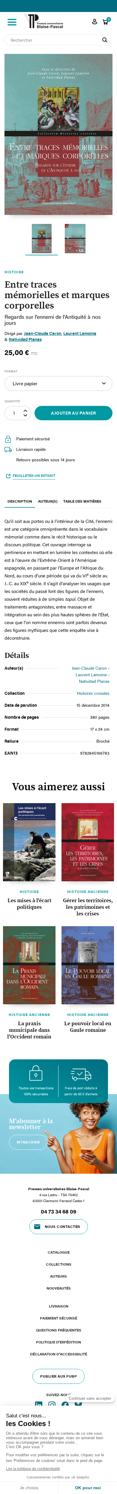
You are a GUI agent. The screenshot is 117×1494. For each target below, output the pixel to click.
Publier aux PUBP (58, 1376)
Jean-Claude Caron (89, 668)
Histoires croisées (93, 693)
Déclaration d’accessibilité (58, 1354)
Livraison (58, 1306)
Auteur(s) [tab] (47, 501)
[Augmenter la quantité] (26, 410)
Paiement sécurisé (58, 1318)
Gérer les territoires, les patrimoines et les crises (88, 907)
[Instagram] (52, 1404)
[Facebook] (66, 1404)
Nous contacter (62, 1226)
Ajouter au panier (73, 413)
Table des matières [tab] (82, 501)
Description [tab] (20, 501)
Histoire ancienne (88, 891)
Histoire (29, 891)
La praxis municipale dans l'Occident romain (29, 1030)
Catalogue (59, 1252)
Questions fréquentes (58, 1330)
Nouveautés (58, 1288)
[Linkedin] (39, 1404)
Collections (58, 1264)
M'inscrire (28, 1142)
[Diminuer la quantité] (26, 416)
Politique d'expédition (58, 1342)
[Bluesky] (78, 1404)
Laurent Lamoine (79, 333)
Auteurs (58, 1276)
